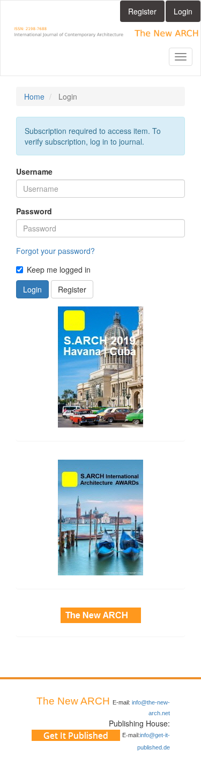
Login (183, 11)
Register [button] (72, 289)
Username (34, 171)
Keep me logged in (59, 269)
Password (34, 211)
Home (34, 96)
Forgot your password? (55, 250)
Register (142, 11)
